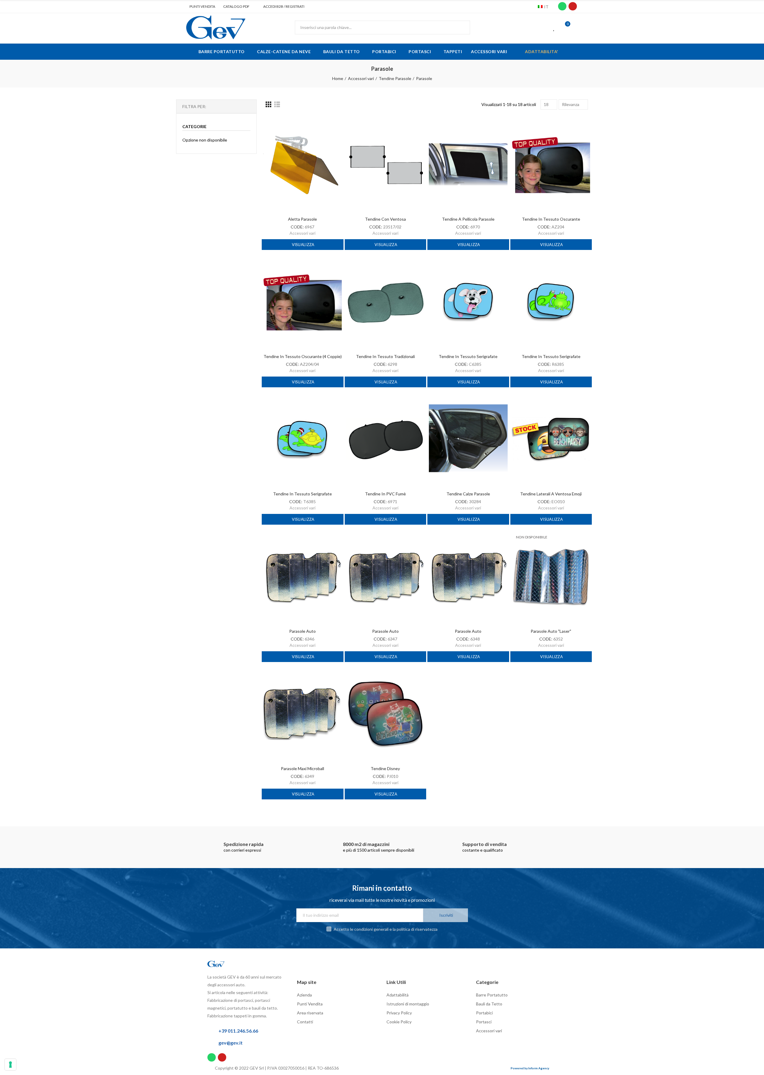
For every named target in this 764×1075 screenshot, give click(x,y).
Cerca (460, 27)
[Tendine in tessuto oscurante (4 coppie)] (302, 302)
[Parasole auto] (302, 576)
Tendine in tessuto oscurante (551, 219)
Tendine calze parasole (468, 493)
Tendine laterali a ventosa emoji (551, 493)
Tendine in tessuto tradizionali (385, 356)
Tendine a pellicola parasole (468, 219)
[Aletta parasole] (302, 164)
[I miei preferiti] (554, 27)
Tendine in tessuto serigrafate (468, 356)
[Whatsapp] (562, 6)
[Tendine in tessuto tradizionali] (385, 302)
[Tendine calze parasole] (468, 439)
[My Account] (576, 27)
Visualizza (302, 244)
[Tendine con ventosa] (385, 164)
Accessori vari (302, 233)
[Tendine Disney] (385, 714)
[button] (200, 6)
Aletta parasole (302, 219)
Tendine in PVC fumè (385, 493)
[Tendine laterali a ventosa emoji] (551, 439)
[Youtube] (573, 6)
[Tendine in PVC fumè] (385, 439)
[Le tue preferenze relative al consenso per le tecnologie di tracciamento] (10, 1064)
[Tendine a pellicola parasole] (468, 164)
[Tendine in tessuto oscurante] (551, 164)
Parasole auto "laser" (551, 631)
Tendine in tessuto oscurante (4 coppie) (303, 356)
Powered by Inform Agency (530, 1068)
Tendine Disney (385, 768)
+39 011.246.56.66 (238, 1030)
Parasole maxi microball (302, 768)
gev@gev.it (230, 1042)
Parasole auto (302, 631)
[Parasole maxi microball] (302, 714)
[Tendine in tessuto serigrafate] (468, 302)
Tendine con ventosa (385, 219)
